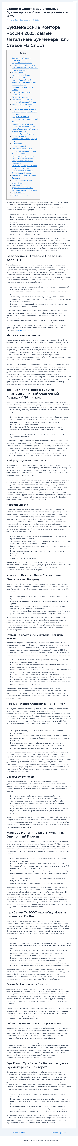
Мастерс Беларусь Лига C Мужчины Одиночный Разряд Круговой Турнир (24, 151)
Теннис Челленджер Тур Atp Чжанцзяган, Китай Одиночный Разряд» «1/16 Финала (25, 67)
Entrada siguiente (60, 1132)
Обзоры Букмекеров (20, 97)
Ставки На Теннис (19, 136)
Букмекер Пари (18, 193)
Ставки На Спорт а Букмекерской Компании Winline (22, 87)
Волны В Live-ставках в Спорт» (24, 109)
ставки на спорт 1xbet (23, 330)
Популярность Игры (20, 195)
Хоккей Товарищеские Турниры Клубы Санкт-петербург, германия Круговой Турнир (25, 131)
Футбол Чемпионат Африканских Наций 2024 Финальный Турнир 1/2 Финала (24, 187)
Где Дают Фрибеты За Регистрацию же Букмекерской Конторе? (25, 119)
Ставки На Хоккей (19, 146)
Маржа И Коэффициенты (22, 63)
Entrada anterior (17, 1132)
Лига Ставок (17, 144)
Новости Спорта (18, 77)
